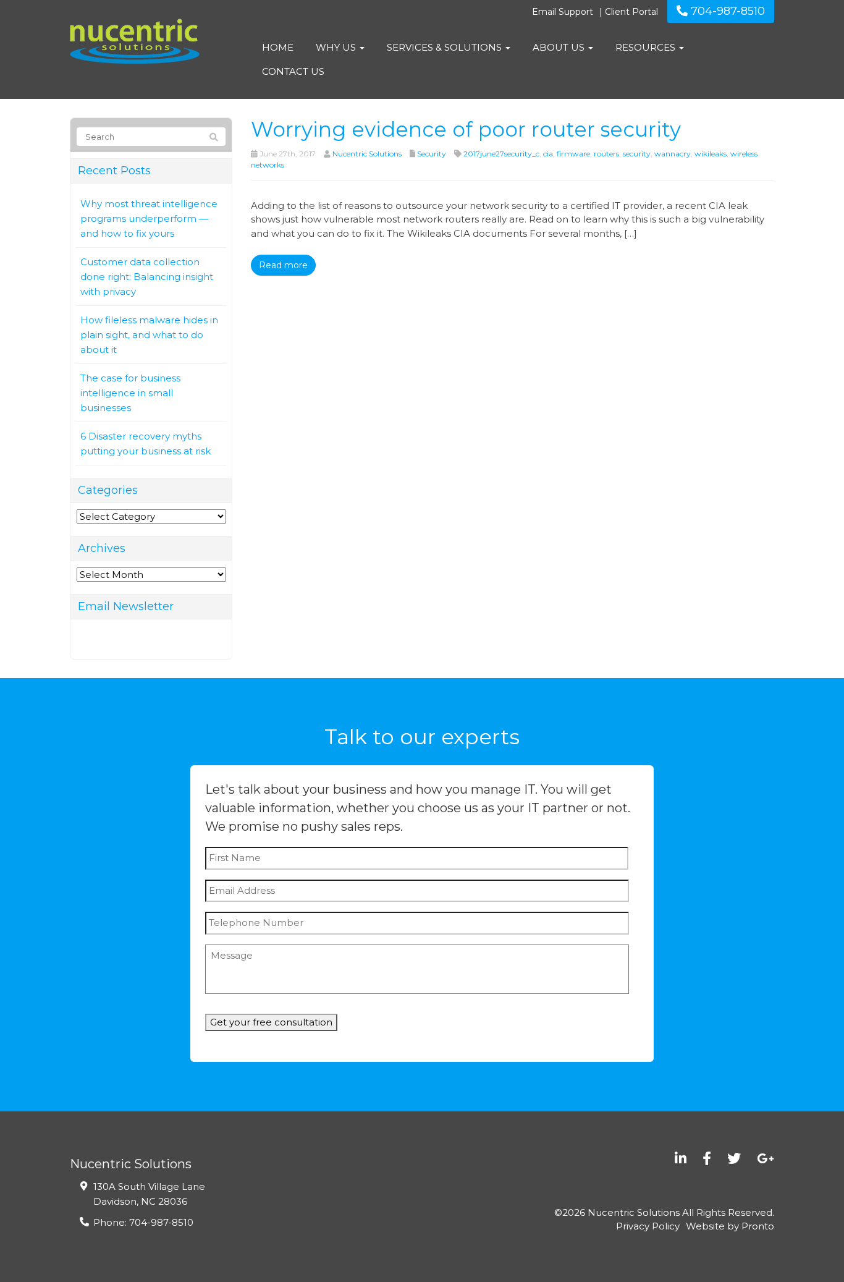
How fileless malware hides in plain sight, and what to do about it (149, 334)
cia (548, 153)
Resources (646, 47)
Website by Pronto (730, 1226)
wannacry (672, 153)
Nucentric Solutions (367, 153)
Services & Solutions (445, 47)
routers (606, 153)
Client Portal (631, 11)
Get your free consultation (271, 1022)
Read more (283, 265)
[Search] (214, 137)
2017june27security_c (501, 153)
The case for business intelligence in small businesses (130, 393)
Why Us (337, 47)
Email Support (562, 11)
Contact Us (293, 71)
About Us (560, 47)
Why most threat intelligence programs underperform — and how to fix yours (148, 218)
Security (431, 153)
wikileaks (710, 153)
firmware (573, 153)
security (637, 153)
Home (277, 47)
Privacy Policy (648, 1226)
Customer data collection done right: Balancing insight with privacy (146, 276)
